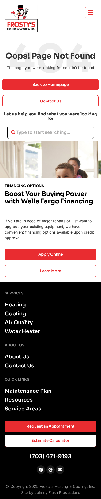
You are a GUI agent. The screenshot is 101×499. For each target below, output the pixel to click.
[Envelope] (60, 469)
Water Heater (22, 331)
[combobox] (50, 132)
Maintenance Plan (28, 391)
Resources (19, 400)
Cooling (15, 313)
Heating (15, 304)
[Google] (50, 469)
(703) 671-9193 (51, 456)
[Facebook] (41, 469)
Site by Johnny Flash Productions (50, 492)
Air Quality (19, 322)
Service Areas (23, 408)
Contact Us (19, 365)
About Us (17, 356)
